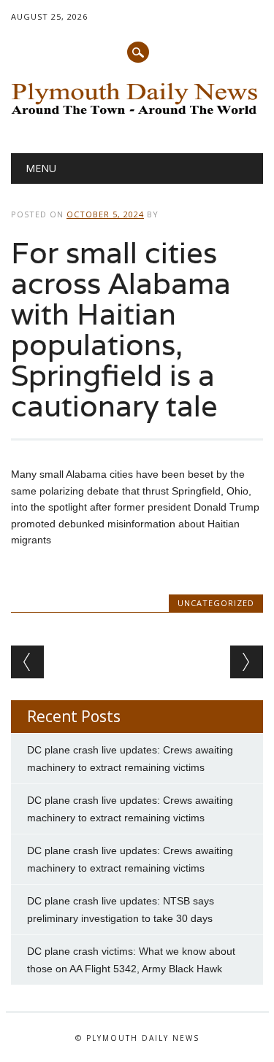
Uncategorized (216, 602)
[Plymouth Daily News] (137, 116)
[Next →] (246, 662)
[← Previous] (27, 662)
